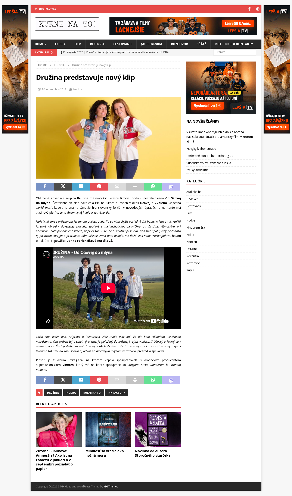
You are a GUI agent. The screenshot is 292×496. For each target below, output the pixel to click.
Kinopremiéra (195, 227)
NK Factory (116, 393)
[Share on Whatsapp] (153, 187)
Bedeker (192, 199)
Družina (53, 393)
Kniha (190, 234)
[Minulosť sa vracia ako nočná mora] (108, 429)
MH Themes (111, 486)
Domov (40, 44)
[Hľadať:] (234, 52)
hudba (71, 393)
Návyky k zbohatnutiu (201, 149)
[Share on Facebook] (45, 187)
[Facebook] (249, 9)
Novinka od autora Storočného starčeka (153, 453)
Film (77, 44)
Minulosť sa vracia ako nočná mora (105, 453)
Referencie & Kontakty (234, 44)
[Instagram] (257, 9)
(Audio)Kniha (151, 44)
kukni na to (92, 393)
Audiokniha (194, 192)
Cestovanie (122, 44)
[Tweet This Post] (63, 187)
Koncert (191, 242)
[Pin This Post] (99, 187)
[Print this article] (135, 187)
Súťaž (201, 44)
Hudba (60, 44)
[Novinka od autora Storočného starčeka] (158, 429)
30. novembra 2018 (54, 89)
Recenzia (97, 44)
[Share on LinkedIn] (81, 187)
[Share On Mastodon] (171, 187)
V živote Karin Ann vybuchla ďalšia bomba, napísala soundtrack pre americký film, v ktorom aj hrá (219, 137)
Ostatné (192, 249)
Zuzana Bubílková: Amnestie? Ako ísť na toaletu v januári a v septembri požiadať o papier (54, 460)
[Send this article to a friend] (117, 187)
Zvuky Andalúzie (197, 170)
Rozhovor (179, 44)
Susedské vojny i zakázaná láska (208, 163)
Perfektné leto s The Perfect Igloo (209, 156)
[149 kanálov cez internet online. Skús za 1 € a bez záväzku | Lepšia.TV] (183, 33)
